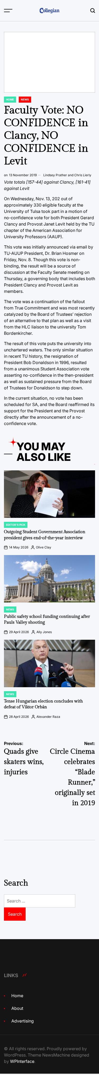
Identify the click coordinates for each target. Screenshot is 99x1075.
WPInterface (22, 1061)
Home (10, 99)
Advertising (22, 1021)
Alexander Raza (48, 717)
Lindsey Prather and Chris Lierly (67, 175)
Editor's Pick (15, 524)
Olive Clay (43, 547)
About (17, 1008)
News (25, 99)
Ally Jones (44, 632)
